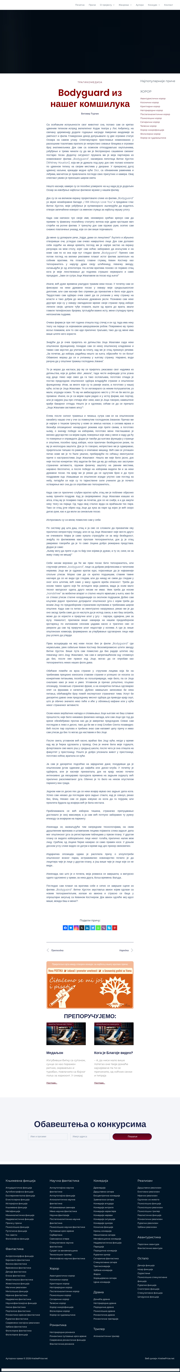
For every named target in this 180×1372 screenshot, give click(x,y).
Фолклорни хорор (150, 134)
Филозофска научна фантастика (67, 1258)
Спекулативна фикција (150, 1293)
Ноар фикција (145, 1269)
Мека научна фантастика (63, 1211)
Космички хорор (149, 102)
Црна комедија (102, 1282)
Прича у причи (14, 1223)
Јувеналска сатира (104, 1199)
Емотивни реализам (149, 1191)
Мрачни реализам (148, 1195)
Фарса (97, 1274)
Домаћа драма (102, 1299)
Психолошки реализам (150, 1207)
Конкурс (152, 5)
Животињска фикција (17, 1283)
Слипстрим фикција (148, 1289)
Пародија (99, 1246)
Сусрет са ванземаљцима (64, 1250)
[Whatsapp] (98, 927)
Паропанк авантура (148, 1244)
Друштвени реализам (149, 1187)
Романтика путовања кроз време (68, 1336)
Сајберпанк (56, 1235)
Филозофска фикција (17, 1238)
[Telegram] (92, 927)
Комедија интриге (103, 1207)
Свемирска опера (59, 1238)
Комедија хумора (103, 1223)
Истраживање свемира (62, 1207)
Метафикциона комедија (107, 1238)
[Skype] (109, 927)
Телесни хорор (148, 126)
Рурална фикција (147, 1285)
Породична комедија (105, 1250)
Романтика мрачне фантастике (23, 1315)
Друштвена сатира (104, 1191)
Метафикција (13, 1211)
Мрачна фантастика (16, 1295)
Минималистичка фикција (20, 1215)
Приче (92, 5)
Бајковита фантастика (18, 1260)
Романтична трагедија (106, 1318)
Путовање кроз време (62, 1231)
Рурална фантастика (17, 1318)
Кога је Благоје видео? (113, 1052)
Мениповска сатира (104, 1235)
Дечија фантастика (16, 1271)
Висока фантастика (16, 1263)
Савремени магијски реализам (23, 1322)
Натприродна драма (105, 1303)
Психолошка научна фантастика (67, 1227)
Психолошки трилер (149, 1211)
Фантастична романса (62, 1344)
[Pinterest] (114, 927)
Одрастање (144, 1273)
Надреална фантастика (18, 1299)
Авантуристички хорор (153, 98)
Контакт (168, 5)
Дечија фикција (146, 1265)
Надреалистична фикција (20, 1219)
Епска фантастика (15, 1275)
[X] (81, 927)
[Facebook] (65, 927)
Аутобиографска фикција (19, 1191)
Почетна (80, 5)
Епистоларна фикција (18, 1199)
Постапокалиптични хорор (155, 114)
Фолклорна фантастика (19, 1330)
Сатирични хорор (150, 122)
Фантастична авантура (150, 1248)
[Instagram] (76, 927)
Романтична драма (104, 1315)
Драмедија (99, 1187)
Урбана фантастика (16, 1326)
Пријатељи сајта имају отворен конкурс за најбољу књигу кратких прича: (90, 964)
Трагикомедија (90, 82)
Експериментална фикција (20, 1195)
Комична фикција (103, 1227)
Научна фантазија (59, 1215)
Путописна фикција (16, 1231)
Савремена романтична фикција (68, 1340)
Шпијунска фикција (148, 1296)
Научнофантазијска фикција (21, 1303)
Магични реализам (16, 1287)
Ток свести (11, 1235)
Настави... (51, 1083)
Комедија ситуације (104, 1219)
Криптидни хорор (150, 106)
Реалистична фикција (149, 1215)
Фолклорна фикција (17, 1334)
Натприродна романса (62, 1332)
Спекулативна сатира (105, 1262)
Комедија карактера (105, 1211)
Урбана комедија (103, 1270)
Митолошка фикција (17, 1291)
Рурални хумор (102, 1254)
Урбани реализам (147, 1227)
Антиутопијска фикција (62, 1195)
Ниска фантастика (16, 1307)
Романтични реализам (150, 1219)
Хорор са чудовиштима (153, 137)
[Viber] (103, 927)
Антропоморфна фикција (20, 1256)
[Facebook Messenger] (70, 927)
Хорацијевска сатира (105, 1278)
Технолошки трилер (61, 1254)
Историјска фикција (16, 1203)
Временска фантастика (18, 1267)
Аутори (140, 5)
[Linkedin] (87, 927)
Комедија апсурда (104, 1203)
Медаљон (54, 1052)
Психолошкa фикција (17, 1227)
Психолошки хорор (151, 118)
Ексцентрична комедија (107, 1195)
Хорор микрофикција (152, 130)
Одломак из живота (148, 1199)
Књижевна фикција (16, 1207)
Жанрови (124, 5)
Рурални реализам (148, 1223)
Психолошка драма (104, 1311)
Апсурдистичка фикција (19, 1187)
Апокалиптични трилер (106, 1336)
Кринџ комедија (103, 1231)
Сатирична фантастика (106, 1258)
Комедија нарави (103, 1215)
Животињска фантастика (19, 1279)
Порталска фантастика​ (18, 1311)
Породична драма (104, 1307)
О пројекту (106, 5)
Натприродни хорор (151, 110)
